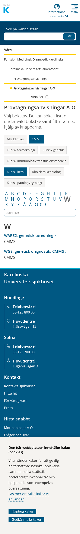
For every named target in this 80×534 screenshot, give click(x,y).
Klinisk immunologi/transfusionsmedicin (36, 161)
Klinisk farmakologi (21, 150)
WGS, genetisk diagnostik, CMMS (34, 251)
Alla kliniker (15, 139)
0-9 (43, 204)
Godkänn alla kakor (26, 519)
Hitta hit (10, 393)
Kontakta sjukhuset (19, 386)
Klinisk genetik (53, 150)
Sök (69, 36)
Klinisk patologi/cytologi (24, 182)
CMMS (36, 139)
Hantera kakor (22, 511)
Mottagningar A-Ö (18, 427)
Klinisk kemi (16, 172)
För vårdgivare (15, 400)
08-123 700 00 (24, 352)
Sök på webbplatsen (22, 29)
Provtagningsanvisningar (31, 79)
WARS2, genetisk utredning (28, 235)
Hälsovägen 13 (24, 326)
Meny (74, 11)
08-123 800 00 (24, 312)
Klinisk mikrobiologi (46, 172)
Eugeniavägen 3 (25, 366)
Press (8, 407)
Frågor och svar (16, 435)
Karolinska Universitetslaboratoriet (33, 69)
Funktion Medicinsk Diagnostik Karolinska (33, 59)
